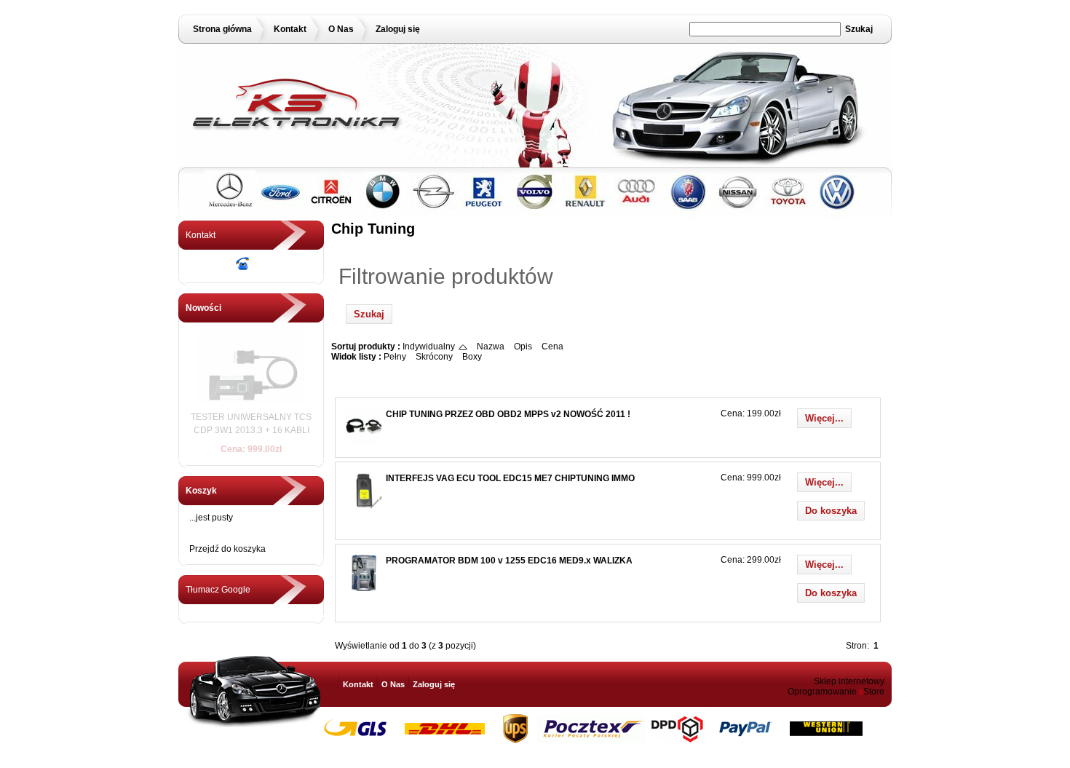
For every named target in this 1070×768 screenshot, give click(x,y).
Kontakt (290, 29)
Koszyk (201, 491)
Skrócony (434, 357)
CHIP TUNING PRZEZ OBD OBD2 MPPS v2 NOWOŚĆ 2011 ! (508, 414)
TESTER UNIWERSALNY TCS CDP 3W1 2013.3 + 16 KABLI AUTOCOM (251, 430)
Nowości (203, 308)
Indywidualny (429, 346)
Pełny (395, 357)
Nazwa (490, 346)
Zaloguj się (398, 29)
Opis (523, 346)
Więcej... (824, 418)
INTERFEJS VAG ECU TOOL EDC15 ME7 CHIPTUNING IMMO (510, 478)
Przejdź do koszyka (227, 549)
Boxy (472, 357)
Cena (552, 346)
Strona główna (222, 29)
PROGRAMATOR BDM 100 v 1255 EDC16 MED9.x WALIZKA (509, 560)
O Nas (341, 29)
